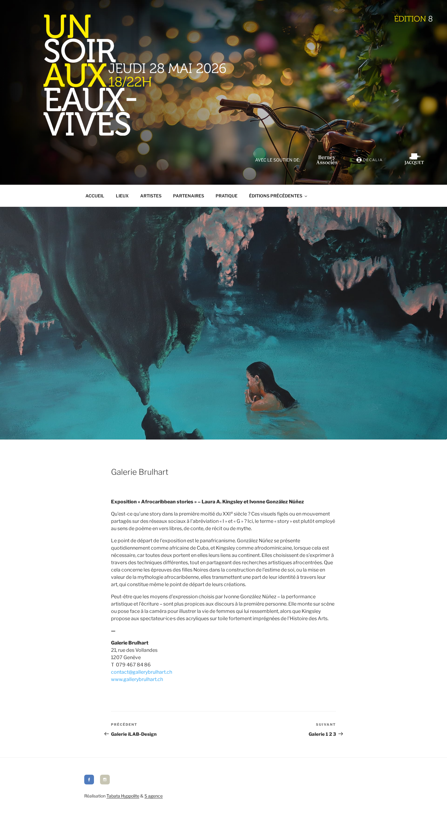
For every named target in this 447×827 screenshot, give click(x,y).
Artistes (150, 195)
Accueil (94, 195)
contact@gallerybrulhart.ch (141, 672)
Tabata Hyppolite (122, 795)
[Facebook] (89, 782)
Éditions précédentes (275, 195)
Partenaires (188, 195)
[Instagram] (105, 782)
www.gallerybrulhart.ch (137, 679)
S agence (153, 795)
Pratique (226, 195)
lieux (122, 195)
